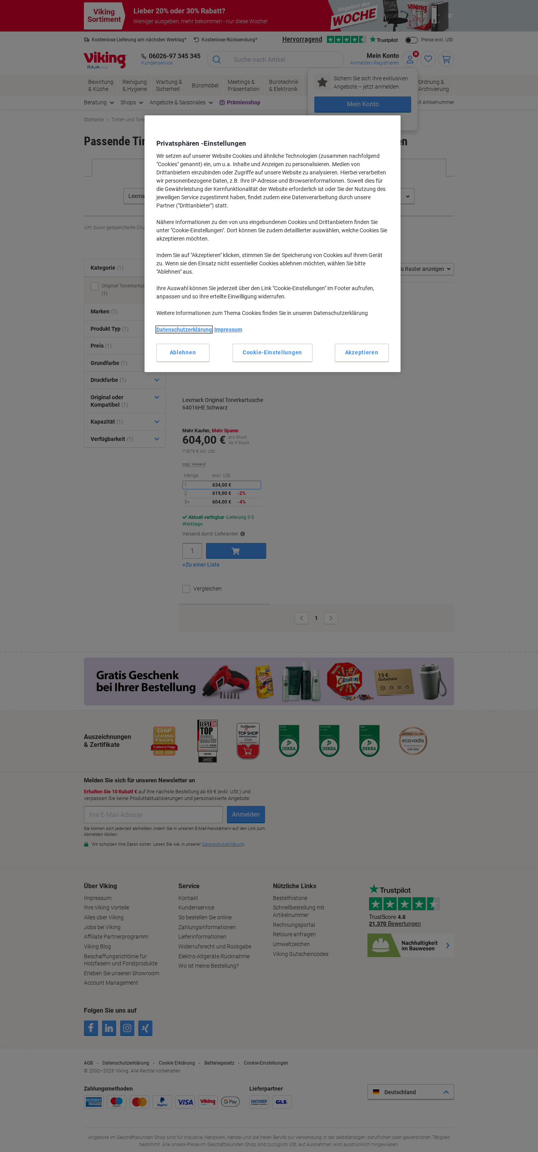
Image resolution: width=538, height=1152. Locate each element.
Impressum (228, 329)
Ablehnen (183, 352)
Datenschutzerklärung (184, 329)
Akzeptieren (361, 352)
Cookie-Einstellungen (272, 352)
